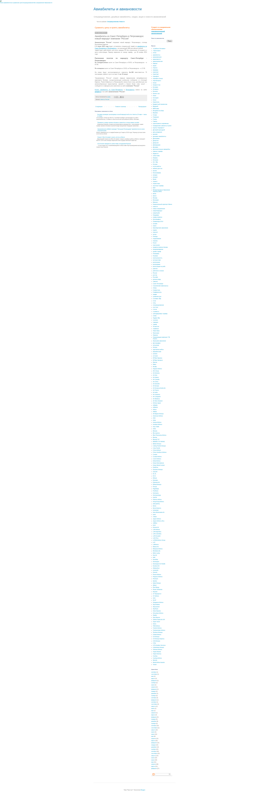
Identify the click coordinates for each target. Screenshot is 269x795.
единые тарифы (158, 151)
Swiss (154, 624)
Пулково (155, 256)
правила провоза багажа (160, 247)
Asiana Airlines (157, 422)
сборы (155, 288)
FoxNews (155, 491)
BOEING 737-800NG (159, 441)
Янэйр (155, 366)
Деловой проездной (159, 130)
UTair (154, 643)
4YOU (154, 53)
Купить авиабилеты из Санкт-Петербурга (109, 90)
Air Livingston (157, 396)
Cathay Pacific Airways (159, 446)
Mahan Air (156, 546)
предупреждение (158, 249)
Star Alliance (156, 617)
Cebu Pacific (156, 448)
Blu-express (156, 433)
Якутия (155, 362)
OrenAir (155, 572)
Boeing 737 (156, 439)
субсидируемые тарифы (160, 313)
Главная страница (120, 106)
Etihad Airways (157, 484)
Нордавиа (156, 215)
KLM (154, 525)
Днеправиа (156, 138)
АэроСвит (156, 74)
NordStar (155, 559)
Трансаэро (156, 333)
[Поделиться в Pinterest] (123, 97)
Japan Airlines (157, 519)
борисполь (156, 102)
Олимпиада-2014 (158, 221)
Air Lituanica (156, 394)
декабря (153, 693)
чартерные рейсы (158, 349)
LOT (154, 542)
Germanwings (157, 495)
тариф (155, 324)
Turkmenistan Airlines (159, 630)
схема (154, 316)
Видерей (155, 106)
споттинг (155, 307)
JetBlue (155, 523)
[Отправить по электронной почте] (115, 97)
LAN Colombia (157, 534)
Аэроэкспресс (157, 80)
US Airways (156, 636)
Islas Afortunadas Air (158, 512)
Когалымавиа (157, 173)
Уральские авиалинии (159, 341)
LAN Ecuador (157, 536)
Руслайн (155, 277)
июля (152, 685)
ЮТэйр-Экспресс (158, 360)
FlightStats (156, 489)
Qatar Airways (157, 583)
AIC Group (156, 371)
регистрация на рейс (159, 266)
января (153, 691)
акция (154, 65)
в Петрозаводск (112, 48)
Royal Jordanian (157, 589)
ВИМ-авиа (156, 108)
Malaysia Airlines (158, 549)
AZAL (154, 429)
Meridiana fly (156, 551)
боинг (154, 95)
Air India (155, 392)
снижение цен (157, 296)
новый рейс (156, 213)
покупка (155, 241)
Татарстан (156, 326)
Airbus (155, 409)
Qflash (155, 585)
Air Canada (156, 379)
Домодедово (156, 145)
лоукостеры (156, 183)
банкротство (156, 85)
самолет (155, 281)
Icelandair (156, 510)
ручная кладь (157, 279)
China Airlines (157, 450)
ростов (155, 275)
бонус (154, 100)
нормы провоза (157, 217)
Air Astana (156, 377)
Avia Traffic (156, 426)
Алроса (155, 68)
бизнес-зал (156, 93)
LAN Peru (155, 538)
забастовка (156, 155)
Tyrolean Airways (158, 632)
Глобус (155, 119)
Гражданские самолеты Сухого (162, 125)
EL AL (154, 473)
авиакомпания (157, 57)
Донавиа (155, 147)
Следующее (99, 106)
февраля (154, 680)
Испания (155, 160)
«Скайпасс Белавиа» (159, 48)
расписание (156, 262)
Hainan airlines (157, 499)
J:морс (155, 516)
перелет (155, 232)
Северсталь (156, 290)
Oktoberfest (156, 568)
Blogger (143, 790)
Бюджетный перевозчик (160, 104)
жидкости (155, 153)
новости (102, 99)
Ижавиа (155, 158)
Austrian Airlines (157, 424)
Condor (155, 454)
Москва (155, 198)
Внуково (155, 113)
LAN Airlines (156, 529)
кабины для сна (157, 168)
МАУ (154, 188)
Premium (155, 579)
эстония (155, 356)
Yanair (155, 664)
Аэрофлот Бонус (158, 78)
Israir (154, 514)
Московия (156, 200)
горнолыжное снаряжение (161, 123)
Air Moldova (156, 399)
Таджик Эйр (156, 318)
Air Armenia (156, 373)
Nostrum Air (156, 566)
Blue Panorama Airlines (159, 435)
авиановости (157, 59)
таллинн (155, 320)
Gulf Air (155, 497)
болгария (155, 98)
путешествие (157, 260)
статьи (155, 309)
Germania (156, 493)
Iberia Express (157, 508)
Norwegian (156, 561)
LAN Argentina (157, 531)
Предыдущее (142, 106)
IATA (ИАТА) (156, 504)
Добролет (156, 140)
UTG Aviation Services (159, 645)
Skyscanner (156, 606)
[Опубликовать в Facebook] (121, 97)
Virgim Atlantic (157, 651)
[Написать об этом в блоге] (117, 97)
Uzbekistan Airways (158, 647)
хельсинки (156, 345)
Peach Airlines (157, 574)
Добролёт (156, 143)
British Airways (157, 444)
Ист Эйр (155, 162)
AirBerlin (155, 407)
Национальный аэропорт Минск (162, 204)
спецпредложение (158, 305)
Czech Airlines (157, 459)
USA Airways (156, 641)
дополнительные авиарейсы (161, 149)
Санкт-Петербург (158, 283)
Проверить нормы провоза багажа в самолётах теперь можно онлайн (118, 122)
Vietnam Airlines (157, 649)
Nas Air (155, 555)
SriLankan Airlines (158, 613)
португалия (156, 245)
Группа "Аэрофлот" (158, 128)
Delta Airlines (156, 461)
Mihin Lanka (156, 553)
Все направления (39, 2)
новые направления (159, 208)
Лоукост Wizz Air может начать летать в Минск (111, 137)
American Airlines (158, 416)
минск (154, 196)
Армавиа (155, 70)
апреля (153, 687)
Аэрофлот (156, 76)
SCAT (154, 600)
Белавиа (155, 87)
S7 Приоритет (157, 594)
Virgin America (157, 654)
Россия (107, 99)
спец (154, 303)
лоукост (155, 181)
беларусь (155, 89)
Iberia (154, 506)
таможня (155, 322)
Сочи (154, 301)
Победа (155, 236)
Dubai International (158, 463)
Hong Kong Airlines (158, 501)
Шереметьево (157, 351)
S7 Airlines (156, 596)
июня (152, 708)
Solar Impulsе (157, 611)
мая (152, 676)
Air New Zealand (157, 401)
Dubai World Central (159, 465)
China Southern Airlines (159, 452)
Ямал (154, 364)
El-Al (154, 476)
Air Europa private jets (159, 388)
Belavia (155, 431)
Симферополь (157, 292)
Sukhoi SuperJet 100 (159, 619)
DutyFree (155, 467)
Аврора (155, 63)
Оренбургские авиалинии (160, 228)
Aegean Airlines (157, 368)
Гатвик (155, 115)
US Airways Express (158, 639)
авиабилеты (156, 55)
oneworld (155, 570)
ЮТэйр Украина (157, 358)
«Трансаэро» (157, 50)
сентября (154, 674)
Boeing (155, 437)
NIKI (154, 557)
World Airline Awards (159, 662)
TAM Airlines (156, 626)
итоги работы (157, 166)
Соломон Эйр (157, 298)
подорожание (157, 238)
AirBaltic (155, 405)
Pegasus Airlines (157, 576)
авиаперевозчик (158, 61)
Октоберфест (157, 219)
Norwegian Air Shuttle (159, 564)
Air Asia (155, 375)
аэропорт (156, 72)
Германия (156, 117)
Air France (156, 390)
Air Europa (156, 386)
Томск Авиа (156, 331)
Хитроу (155, 347)
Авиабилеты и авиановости (118, 9)
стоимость (156, 311)
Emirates (155, 480)
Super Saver (156, 621)
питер (154, 234)
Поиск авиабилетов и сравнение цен (11, 2)
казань (155, 170)
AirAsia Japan (157, 403)
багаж (154, 83)
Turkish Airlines (157, 628)
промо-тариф (157, 251)
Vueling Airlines (157, 658)
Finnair (155, 486)
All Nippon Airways (158, 413)
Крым (154, 179)
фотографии (156, 343)
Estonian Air (156, 482)
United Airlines (157, 634)
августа (153, 706)
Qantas (155, 581)
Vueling (155, 656)
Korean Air (156, 527)
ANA (154, 418)
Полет (155, 243)
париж (155, 230)
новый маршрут (157, 210)
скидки (155, 294)
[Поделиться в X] (119, 97)
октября (153, 672)
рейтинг (155, 268)
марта (153, 678)
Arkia (154, 420)
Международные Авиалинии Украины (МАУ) (161, 190)
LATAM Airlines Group (159, 540)
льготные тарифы (158, 185)
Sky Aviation (156, 604)
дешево (155, 134)
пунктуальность (157, 258)
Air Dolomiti (156, 384)
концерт (155, 177)
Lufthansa (156, 544)
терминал (156, 328)
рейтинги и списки (158, 271)
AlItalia (155, 411)
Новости (122, 21)
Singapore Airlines (158, 602)
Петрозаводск (130, 90)
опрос (154, 226)
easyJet (155, 471)
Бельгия (155, 91)
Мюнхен (155, 202)
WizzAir (155, 660)
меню (154, 193)
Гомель (155, 121)
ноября (153, 682)
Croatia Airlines (157, 456)
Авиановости (48, 2)
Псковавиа (156, 253)
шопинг (155, 353)
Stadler (155, 615)
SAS (154, 598)
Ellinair (155, 478)
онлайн (155, 223)
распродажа (156, 264)
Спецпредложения (27, 2)
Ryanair (155, 591)
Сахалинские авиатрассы (160, 286)
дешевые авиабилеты (159, 136)
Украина (155, 335)
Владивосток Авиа (158, 110)
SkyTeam (155, 609)
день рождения (157, 132)
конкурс (155, 175)
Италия (155, 164)
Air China (155, 381)
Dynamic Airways (158, 469)
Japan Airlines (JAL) (158, 521)
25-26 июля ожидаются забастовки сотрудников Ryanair (114, 143)
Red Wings (156, 587)
